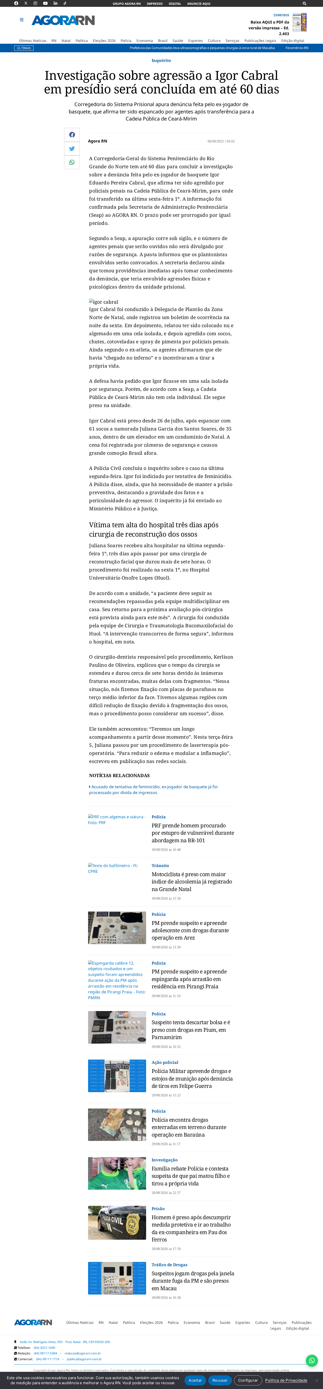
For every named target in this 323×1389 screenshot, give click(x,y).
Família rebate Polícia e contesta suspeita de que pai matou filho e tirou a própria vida (191, 1176)
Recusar (220, 1380)
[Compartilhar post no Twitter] (72, 149)
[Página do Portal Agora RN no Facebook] (18, 3)
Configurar (248, 1380)
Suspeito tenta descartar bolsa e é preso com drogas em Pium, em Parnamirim (191, 1030)
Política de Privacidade (286, 1380)
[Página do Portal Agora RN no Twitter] (29, 3)
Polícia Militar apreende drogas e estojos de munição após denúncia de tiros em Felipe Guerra (192, 1078)
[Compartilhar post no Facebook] (72, 135)
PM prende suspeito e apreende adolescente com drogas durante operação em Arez (190, 930)
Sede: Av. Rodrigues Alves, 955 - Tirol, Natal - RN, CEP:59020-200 (65, 1342)
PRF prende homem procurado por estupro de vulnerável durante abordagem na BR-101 (193, 833)
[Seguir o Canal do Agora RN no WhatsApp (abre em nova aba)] (312, 1361)
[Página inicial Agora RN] (33, 1323)
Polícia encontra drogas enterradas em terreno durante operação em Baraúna (189, 1127)
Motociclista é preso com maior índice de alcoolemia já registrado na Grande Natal (192, 882)
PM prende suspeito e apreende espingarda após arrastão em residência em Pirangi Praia (189, 979)
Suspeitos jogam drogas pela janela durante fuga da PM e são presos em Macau (193, 1281)
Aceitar (195, 1380)
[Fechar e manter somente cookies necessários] (316, 1380)
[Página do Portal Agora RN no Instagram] (38, 3)
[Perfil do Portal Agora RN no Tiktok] (67, 3)
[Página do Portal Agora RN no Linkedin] (58, 3)
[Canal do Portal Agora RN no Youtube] (48, 3)
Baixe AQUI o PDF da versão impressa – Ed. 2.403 (269, 27)
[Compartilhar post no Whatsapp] (71, 162)
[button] (22, 20)
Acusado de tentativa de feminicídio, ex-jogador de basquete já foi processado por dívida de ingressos (153, 789)
